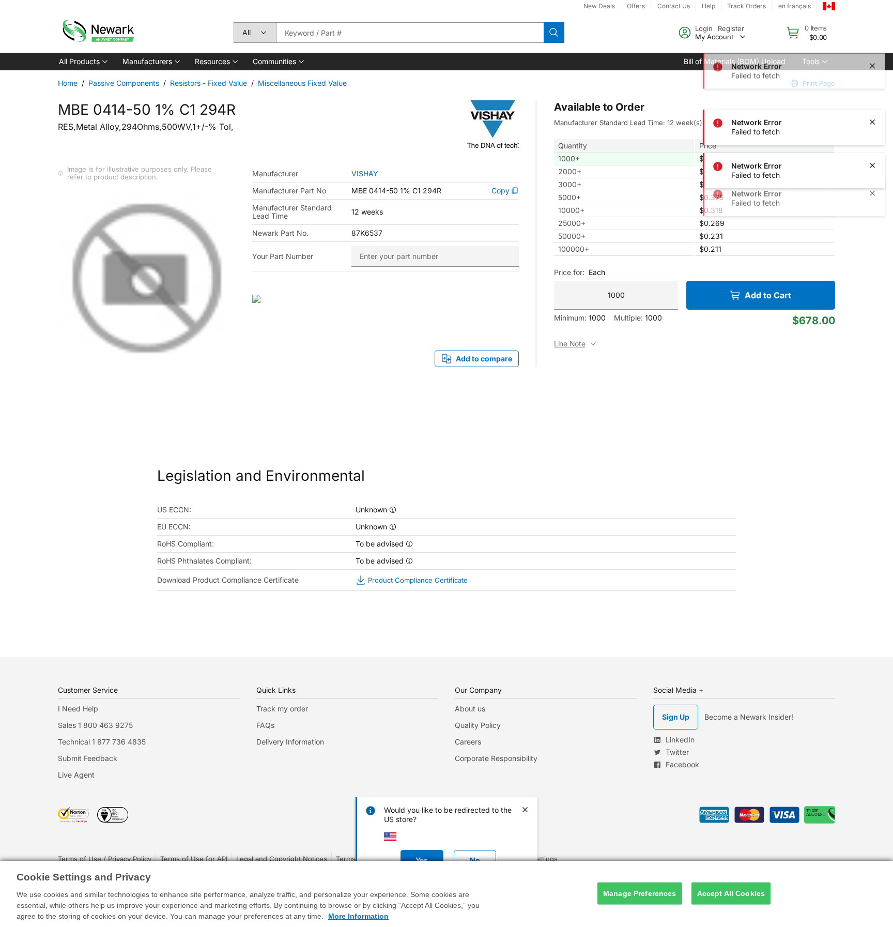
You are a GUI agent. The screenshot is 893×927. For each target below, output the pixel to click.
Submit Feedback (87, 758)
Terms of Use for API (193, 859)
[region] (446, 894)
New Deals (599, 6)
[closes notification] (872, 35)
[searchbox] (410, 32)
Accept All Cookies (731, 893)
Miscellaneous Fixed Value (302, 83)
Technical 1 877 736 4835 (102, 741)
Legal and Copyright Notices (281, 859)
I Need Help (78, 708)
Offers (636, 6)
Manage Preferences (639, 893)
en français (794, 6)
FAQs (265, 725)
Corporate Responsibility (496, 758)
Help (708, 6)
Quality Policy (478, 725)
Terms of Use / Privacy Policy (104, 859)
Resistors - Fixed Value (208, 83)
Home (68, 83)
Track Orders (746, 6)
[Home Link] (97, 32)
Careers (468, 741)
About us (470, 708)
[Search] (554, 32)
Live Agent (76, 774)
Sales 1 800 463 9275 (95, 725)
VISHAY (364, 174)
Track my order (282, 708)
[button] (82, 61)
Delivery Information (290, 741)
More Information (358, 916)
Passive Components (123, 83)
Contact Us (673, 6)
